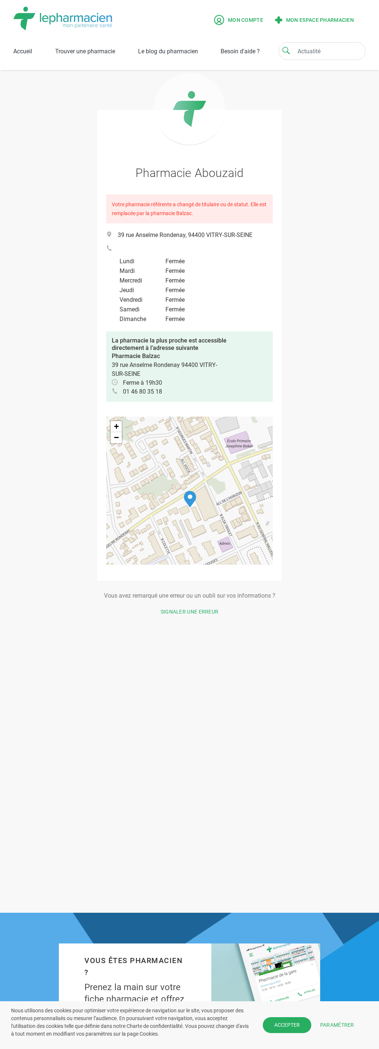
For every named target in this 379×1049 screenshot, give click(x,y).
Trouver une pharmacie (85, 51)
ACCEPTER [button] (287, 1025)
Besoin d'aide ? (240, 51)
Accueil (22, 51)
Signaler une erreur (190, 612)
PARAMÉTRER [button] (337, 1025)
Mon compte (245, 20)
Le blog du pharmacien (168, 51)
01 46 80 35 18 (142, 391)
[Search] (286, 50)
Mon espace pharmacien (320, 20)
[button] (190, 499)
